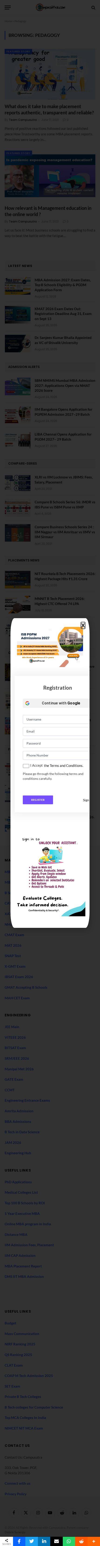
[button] (83, 625)
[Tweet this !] (31, 1541)
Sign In (88, 800)
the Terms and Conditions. (63, 765)
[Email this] (56, 1541)
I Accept (36, 765)
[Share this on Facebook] (19, 1541)
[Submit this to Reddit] (81, 1541)
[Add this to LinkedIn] (44, 1541)
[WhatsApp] (69, 1541)
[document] (50, 773)
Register (38, 799)
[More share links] (94, 1541)
